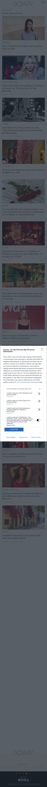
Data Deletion (11, 437)
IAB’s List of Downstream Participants (26, 382)
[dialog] (23, 393)
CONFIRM (14, 429)
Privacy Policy (36, 437)
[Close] (43, 350)
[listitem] (23, 389)
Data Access (23, 437)
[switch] (38, 394)
